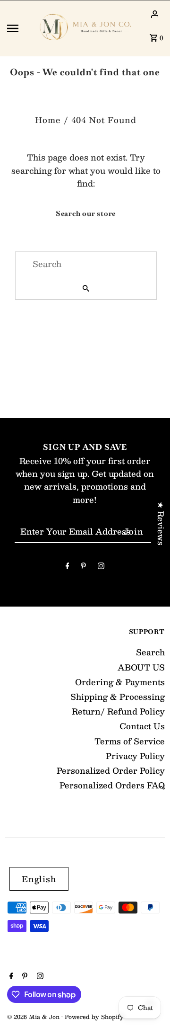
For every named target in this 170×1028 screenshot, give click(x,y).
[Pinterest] (83, 567)
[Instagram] (101, 567)
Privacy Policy (135, 755)
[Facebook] (67, 567)
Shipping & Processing (117, 696)
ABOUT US (141, 667)
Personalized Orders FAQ (112, 785)
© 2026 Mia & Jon (34, 1016)
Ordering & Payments (120, 681)
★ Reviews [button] (161, 523)
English (39, 878)
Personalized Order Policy (111, 770)
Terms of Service (129, 741)
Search (150, 652)
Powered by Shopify (94, 1016)
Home (48, 119)
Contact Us (142, 726)
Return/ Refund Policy (118, 711)
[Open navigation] (18, 28)
